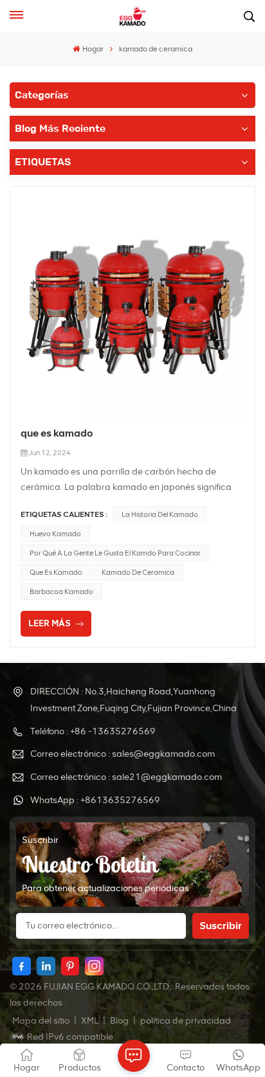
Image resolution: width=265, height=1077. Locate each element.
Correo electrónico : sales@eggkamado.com (122, 753)
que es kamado (57, 433)
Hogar (92, 48)
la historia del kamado (160, 514)
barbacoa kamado (61, 591)
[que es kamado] (132, 309)
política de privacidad (185, 1020)
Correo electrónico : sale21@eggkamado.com (126, 777)
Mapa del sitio (41, 1020)
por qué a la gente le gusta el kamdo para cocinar (115, 552)
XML (89, 1020)
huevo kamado (55, 533)
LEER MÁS (49, 623)
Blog (120, 1020)
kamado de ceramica (138, 572)
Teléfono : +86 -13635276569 (93, 731)
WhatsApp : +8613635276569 (95, 800)
